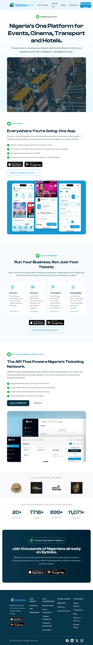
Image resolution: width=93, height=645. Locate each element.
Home (30, 5)
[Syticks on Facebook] (67, 640)
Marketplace (34, 612)
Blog (63, 5)
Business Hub (47, 605)
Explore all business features (45, 330)
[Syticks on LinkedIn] (72, 640)
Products (73, 5)
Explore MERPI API (18, 403)
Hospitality (46, 630)
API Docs (38, 403)
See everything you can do (22, 173)
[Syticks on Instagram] (81, 640)
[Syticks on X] (76, 640)
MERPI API (61, 603)
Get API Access (63, 611)
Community (42, 5)
